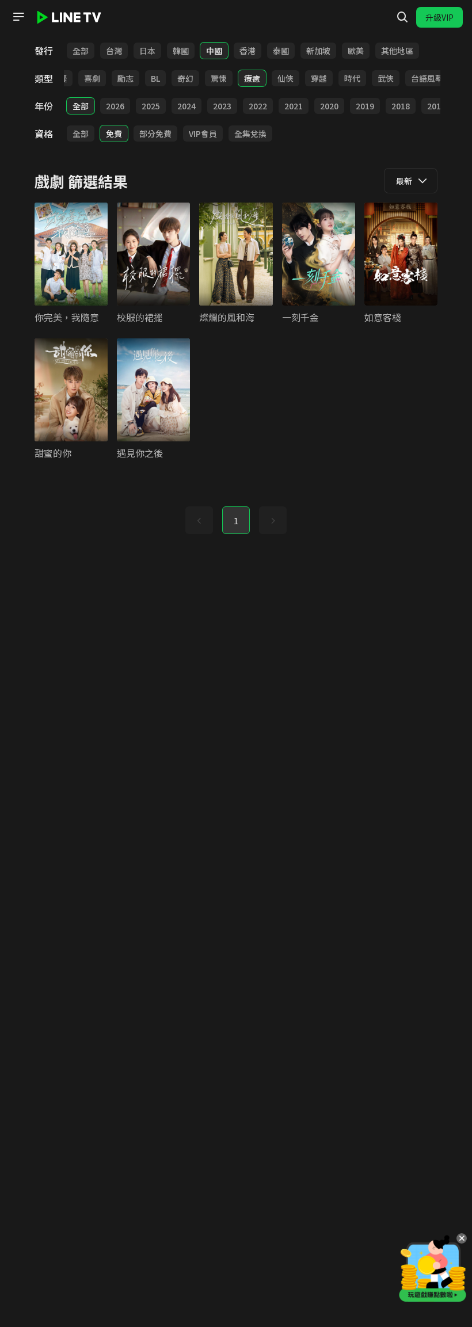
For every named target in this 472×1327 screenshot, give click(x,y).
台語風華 (427, 78)
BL (155, 78)
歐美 (356, 50)
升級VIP (439, 17)
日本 (147, 50)
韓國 (181, 50)
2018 (400, 106)
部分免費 (155, 133)
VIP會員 (203, 133)
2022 (258, 106)
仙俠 (285, 78)
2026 (115, 106)
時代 (352, 78)
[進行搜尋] (402, 17)
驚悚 (219, 78)
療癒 (252, 78)
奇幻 (185, 78)
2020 (329, 106)
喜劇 (92, 78)
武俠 (386, 78)
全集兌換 (250, 133)
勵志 (125, 78)
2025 (151, 106)
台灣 (114, 50)
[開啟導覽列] (18, 16)
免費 (114, 133)
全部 (81, 50)
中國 (214, 50)
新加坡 (318, 50)
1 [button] (236, 521)
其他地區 (397, 50)
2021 (293, 106)
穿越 (319, 78)
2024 (186, 106)
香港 (247, 50)
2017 (436, 106)
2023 (222, 106)
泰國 (281, 50)
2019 (365, 106)
